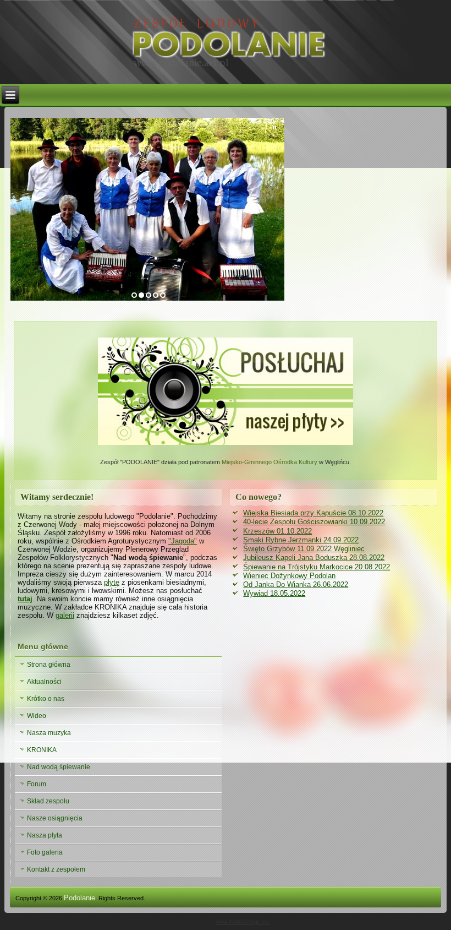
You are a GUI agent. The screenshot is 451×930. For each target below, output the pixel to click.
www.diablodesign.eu (242, 921)
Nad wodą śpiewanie (58, 767)
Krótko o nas (45, 699)
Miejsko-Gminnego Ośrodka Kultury (270, 462)
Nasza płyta (44, 835)
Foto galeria (45, 852)
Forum (36, 784)
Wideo (36, 716)
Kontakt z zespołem (56, 869)
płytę (111, 582)
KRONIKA (42, 750)
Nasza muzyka (49, 733)
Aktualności (44, 682)
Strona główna (48, 664)
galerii (65, 615)
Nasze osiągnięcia (54, 818)
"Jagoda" (182, 541)
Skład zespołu (48, 801)
